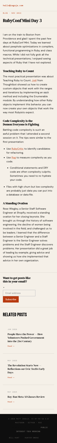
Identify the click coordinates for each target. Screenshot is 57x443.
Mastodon (19, 423)
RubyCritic (18, 148)
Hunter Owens (32, 438)
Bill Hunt (14, 438)
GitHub (31, 423)
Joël (34, 80)
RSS (40, 423)
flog (14, 157)
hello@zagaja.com (13, 5)
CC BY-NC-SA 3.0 (40, 419)
